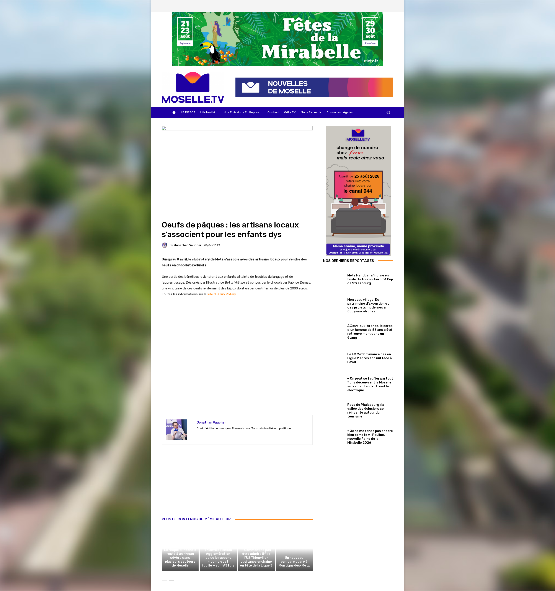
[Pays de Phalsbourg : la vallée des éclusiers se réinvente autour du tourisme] (333, 409)
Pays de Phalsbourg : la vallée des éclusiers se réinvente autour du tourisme (365, 410)
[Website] (228, 435)
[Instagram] (367, 6)
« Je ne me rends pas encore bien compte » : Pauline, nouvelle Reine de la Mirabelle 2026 (370, 437)
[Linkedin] (389, 6)
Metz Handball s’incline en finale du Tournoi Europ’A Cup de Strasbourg (370, 279)
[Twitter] (375, 6)
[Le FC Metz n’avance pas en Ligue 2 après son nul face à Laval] (333, 357)
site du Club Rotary (221, 294)
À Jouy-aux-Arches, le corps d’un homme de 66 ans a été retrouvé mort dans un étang (370, 331)
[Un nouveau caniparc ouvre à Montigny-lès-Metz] (294, 548)
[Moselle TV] (193, 87)
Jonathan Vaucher (187, 245)
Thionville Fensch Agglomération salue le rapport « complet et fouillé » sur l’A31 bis (218, 557)
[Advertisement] (237, 485)
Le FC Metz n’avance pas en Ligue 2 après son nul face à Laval (369, 358)
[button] (388, 112)
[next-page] (171, 578)
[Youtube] (236, 435)
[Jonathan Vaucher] (165, 245)
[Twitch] (213, 435)
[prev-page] (164, 578)
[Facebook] (360, 6)
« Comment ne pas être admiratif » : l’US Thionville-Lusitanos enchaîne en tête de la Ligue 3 (256, 557)
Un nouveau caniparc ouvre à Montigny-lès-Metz (294, 561)
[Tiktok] (382, 6)
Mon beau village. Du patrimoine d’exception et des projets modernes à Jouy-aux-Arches (368, 305)
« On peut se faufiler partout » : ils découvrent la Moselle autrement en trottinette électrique (370, 384)
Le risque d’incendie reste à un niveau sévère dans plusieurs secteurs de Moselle (180, 557)
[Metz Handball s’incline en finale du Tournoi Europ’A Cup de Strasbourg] (333, 278)
